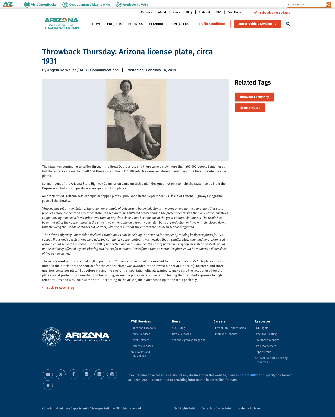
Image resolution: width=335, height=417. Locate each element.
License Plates (249, 108)
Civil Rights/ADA (185, 408)
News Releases (181, 334)
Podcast (204, 12)
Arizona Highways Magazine (188, 340)
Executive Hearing (266, 334)
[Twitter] (61, 374)
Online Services (140, 334)
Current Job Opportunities (229, 328)
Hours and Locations (143, 328)
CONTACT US (179, 24)
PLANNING (156, 24)
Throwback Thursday (254, 97)
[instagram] (112, 374)
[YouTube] (48, 374)
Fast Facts (234, 12)
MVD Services (141, 321)
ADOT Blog (178, 328)
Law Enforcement (265, 346)
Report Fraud (263, 352)
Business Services (142, 346)
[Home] (61, 24)
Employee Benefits (225, 334)
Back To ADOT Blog (60, 288)
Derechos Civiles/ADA (217, 408)
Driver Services (140, 340)
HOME (96, 24)
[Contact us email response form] (48, 385)
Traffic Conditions (212, 24)
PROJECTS (114, 24)
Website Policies (249, 408)
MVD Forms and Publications (140, 354)
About (162, 12)
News (176, 12)
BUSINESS (135, 24)
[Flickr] (86, 374)
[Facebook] (73, 374)
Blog (189, 12)
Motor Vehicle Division (255, 24)
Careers (146, 12)
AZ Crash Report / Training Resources (271, 360)
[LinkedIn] (99, 374)
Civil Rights (261, 328)
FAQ (218, 12)
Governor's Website (267, 340)
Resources (263, 321)
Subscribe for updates (275, 12)
